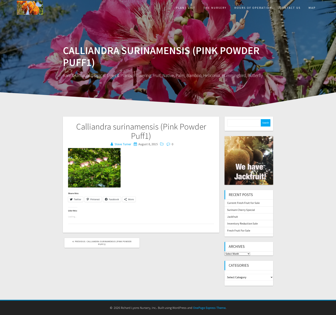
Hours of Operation (253, 7)
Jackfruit (232, 216)
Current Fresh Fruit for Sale (243, 203)
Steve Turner (123, 144)
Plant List (185, 7)
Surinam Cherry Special (241, 210)
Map (312, 7)
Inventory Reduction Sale (242, 223)
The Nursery (214, 7)
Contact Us (290, 7)
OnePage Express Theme (209, 308)
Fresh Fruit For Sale (238, 230)
